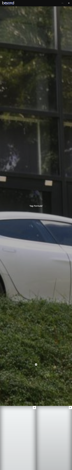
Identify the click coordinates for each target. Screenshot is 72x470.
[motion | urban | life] (34, 3)
